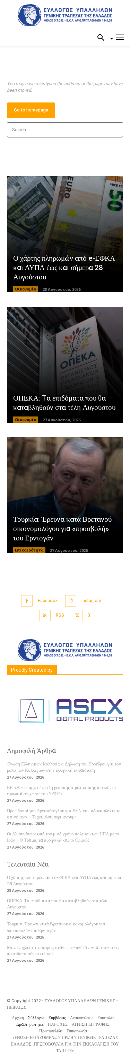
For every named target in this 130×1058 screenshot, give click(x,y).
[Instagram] (71, 601)
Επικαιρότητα (29, 550)
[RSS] (45, 615)
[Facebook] (27, 601)
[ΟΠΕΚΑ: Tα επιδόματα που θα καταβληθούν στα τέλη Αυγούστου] (65, 365)
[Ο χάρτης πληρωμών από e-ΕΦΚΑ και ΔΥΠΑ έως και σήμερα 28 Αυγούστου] (65, 234)
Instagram (91, 601)
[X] (77, 615)
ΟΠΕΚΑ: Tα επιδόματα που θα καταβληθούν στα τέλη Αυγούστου (64, 403)
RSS (60, 615)
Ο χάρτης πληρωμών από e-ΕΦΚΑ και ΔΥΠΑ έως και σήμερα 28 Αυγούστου (64, 268)
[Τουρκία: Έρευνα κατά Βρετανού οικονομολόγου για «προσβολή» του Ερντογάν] (65, 495)
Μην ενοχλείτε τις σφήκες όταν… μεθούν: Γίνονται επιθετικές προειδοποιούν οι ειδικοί (63, 950)
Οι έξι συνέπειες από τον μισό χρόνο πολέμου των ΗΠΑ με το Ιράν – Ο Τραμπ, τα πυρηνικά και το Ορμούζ (63, 837)
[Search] (115, 130)
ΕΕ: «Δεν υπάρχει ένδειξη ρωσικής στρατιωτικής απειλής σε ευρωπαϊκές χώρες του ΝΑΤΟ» (61, 790)
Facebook (48, 601)
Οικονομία (25, 289)
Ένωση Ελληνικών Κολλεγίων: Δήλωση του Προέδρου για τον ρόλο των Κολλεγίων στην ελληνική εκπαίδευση (64, 767)
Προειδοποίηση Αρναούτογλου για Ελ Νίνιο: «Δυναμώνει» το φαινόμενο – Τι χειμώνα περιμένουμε (64, 813)
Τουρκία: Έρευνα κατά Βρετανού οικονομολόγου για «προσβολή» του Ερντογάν (62, 529)
